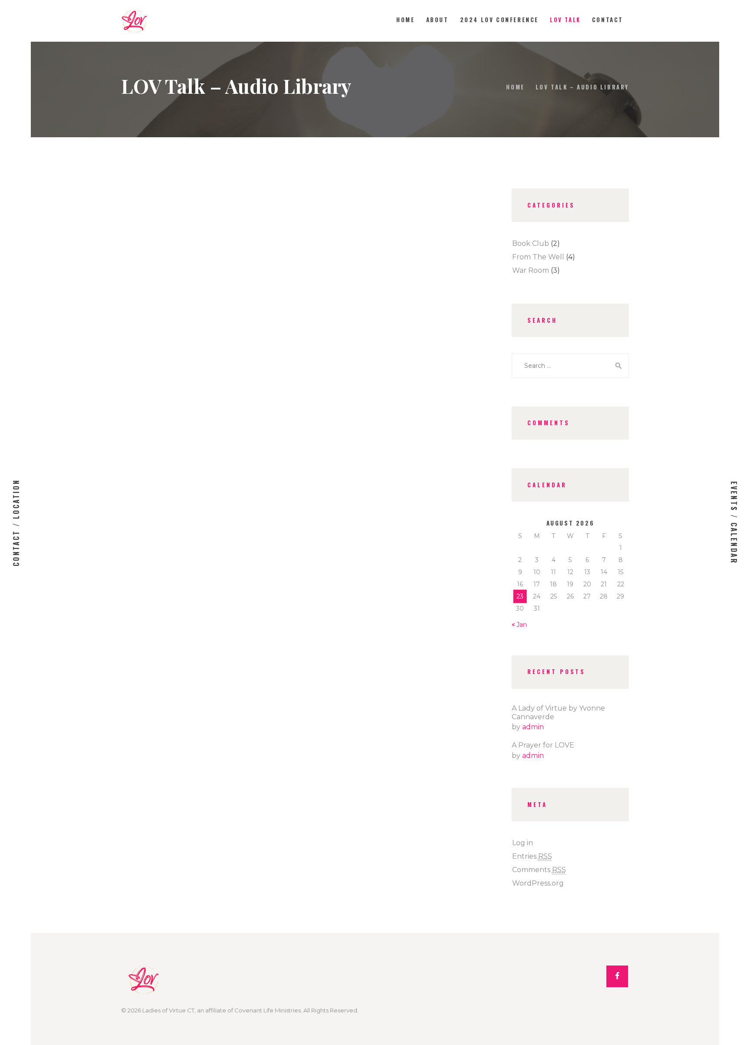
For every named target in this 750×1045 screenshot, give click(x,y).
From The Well (538, 257)
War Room (530, 270)
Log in (522, 843)
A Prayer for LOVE (543, 745)
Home (515, 87)
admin (533, 727)
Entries (532, 856)
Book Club (530, 243)
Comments (539, 870)
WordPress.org (538, 883)
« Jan (519, 624)
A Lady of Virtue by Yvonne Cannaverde (558, 712)
